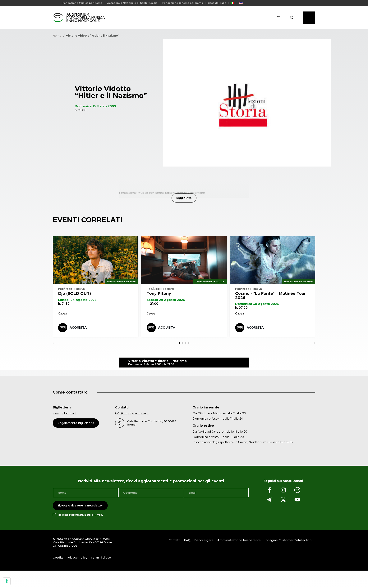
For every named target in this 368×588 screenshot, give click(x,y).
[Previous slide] (57, 343)
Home (57, 35)
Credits (58, 557)
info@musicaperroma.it (132, 413)
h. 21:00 (152, 303)
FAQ (187, 540)
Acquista (78, 327)
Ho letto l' (80, 514)
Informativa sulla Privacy (87, 514)
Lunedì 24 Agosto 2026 (77, 300)
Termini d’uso (101, 557)
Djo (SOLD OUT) (74, 293)
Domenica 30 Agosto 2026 (257, 304)
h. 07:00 (241, 308)
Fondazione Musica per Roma (82, 3)
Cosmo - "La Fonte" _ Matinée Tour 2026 (270, 295)
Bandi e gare (204, 540)
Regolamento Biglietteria (76, 423)
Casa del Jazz (217, 3)
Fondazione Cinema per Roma (182, 3)
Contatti (174, 540)
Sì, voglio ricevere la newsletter (80, 505)
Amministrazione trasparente (239, 540)
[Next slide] (310, 343)
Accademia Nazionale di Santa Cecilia (132, 3)
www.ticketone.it (64, 413)
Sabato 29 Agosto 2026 (166, 300)
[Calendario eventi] (279, 17)
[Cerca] (293, 17)
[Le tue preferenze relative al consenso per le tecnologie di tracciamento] (6, 581)
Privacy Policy (77, 557)
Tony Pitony (159, 293)
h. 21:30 (64, 303)
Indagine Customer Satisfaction (287, 540)
